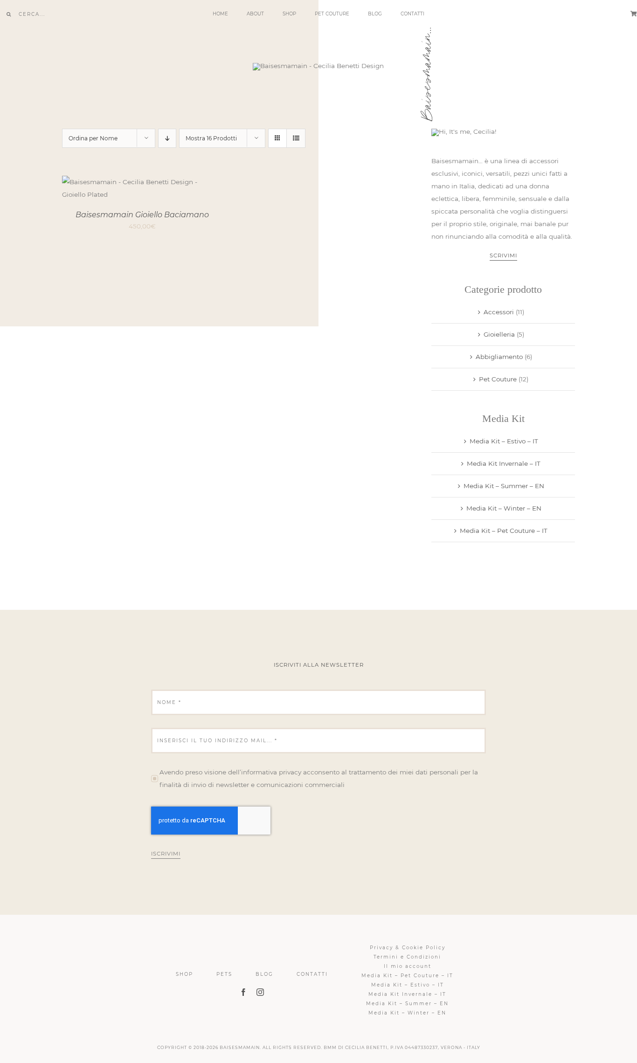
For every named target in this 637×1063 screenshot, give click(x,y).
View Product (118, 189)
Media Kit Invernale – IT (503, 463)
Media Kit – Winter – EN (503, 508)
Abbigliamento (499, 356)
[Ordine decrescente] (167, 138)
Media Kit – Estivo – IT (504, 441)
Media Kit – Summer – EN (504, 486)
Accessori (499, 312)
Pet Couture (498, 379)
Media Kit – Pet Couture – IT (503, 530)
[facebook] (243, 992)
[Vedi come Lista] (296, 138)
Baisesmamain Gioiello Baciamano (142, 214)
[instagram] (260, 992)
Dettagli (175, 189)
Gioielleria (499, 334)
